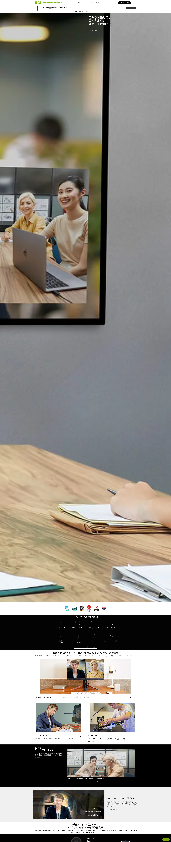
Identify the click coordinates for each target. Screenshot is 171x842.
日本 (134, 3)
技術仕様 (81, 12)
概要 (76, 11)
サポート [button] (92, 2)
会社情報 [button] (98, 2)
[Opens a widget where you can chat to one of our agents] (166, 839)
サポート (86, 12)
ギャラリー (93, 12)
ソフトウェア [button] (85, 2)
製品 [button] (79, 2)
